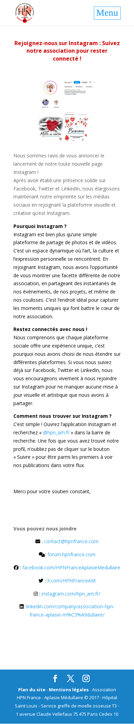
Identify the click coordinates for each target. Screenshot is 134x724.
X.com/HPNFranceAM (71, 580)
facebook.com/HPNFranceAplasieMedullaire (71, 567)
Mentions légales (69, 689)
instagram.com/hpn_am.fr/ (71, 593)
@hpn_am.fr (56, 432)
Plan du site (31, 689)
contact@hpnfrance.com (71, 541)
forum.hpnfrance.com (71, 554)
